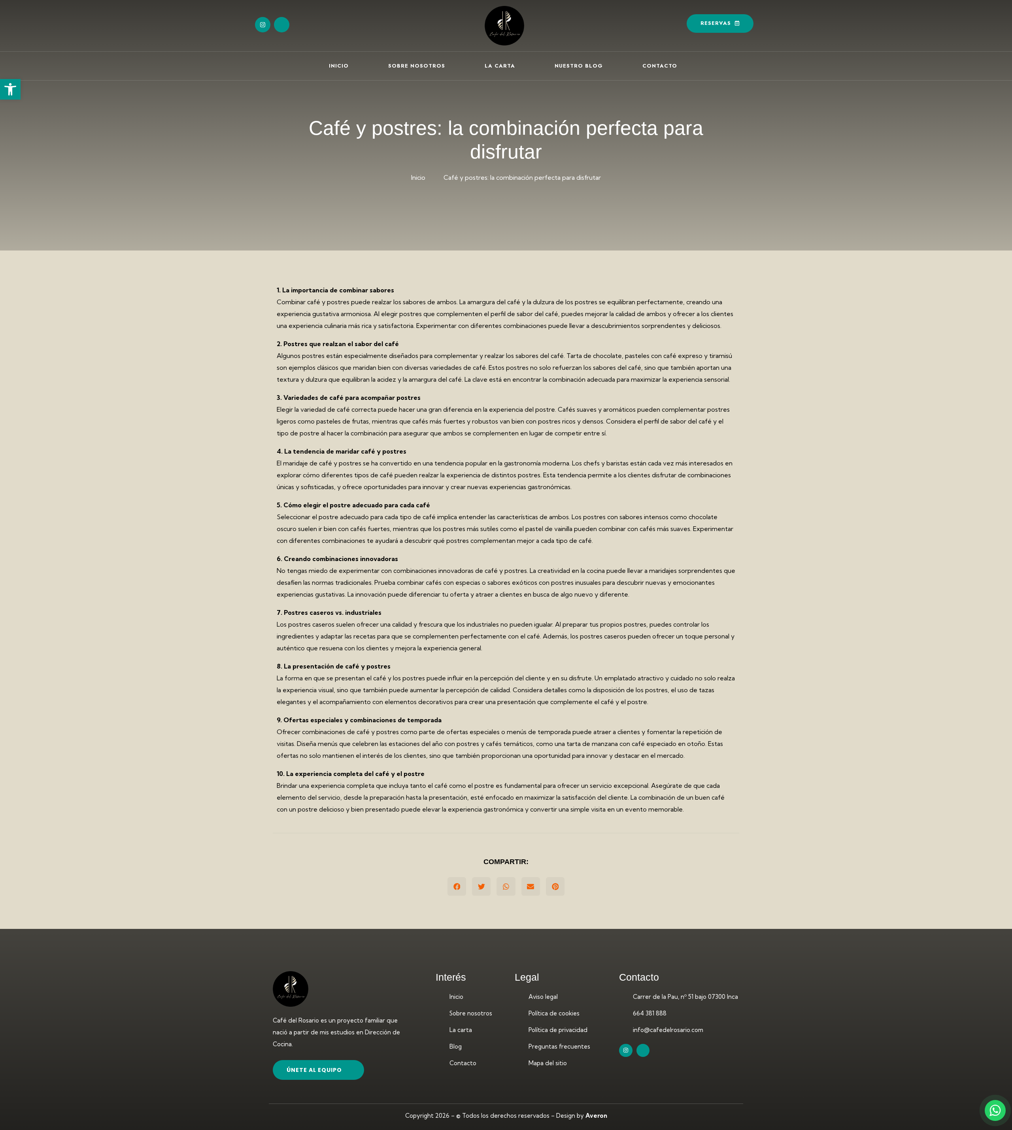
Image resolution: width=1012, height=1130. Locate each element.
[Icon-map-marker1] (281, 24)
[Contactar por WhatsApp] (995, 1110)
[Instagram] (262, 24)
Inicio (339, 66)
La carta (500, 66)
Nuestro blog (579, 66)
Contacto (659, 66)
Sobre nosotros (416, 66)
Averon (596, 1115)
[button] (10, 89)
